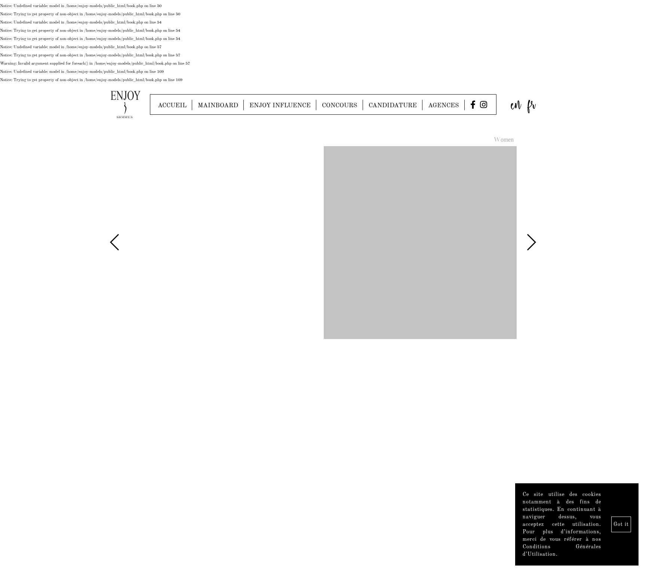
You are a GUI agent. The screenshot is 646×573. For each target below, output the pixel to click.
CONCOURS (339, 105)
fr (531, 102)
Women (504, 140)
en (516, 102)
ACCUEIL (172, 105)
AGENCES (443, 105)
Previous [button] (115, 242)
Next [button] (531, 242)
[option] (323, 243)
